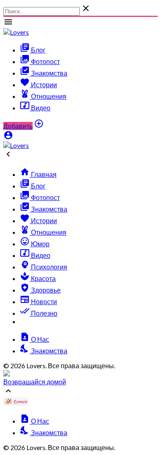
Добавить (18, 126)
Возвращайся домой (34, 382)
